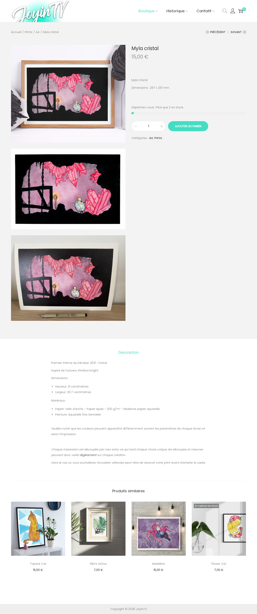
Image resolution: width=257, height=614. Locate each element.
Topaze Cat (38, 564)
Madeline (158, 564)
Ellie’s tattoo (98, 564)
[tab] (128, 352)
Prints (28, 32)
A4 (38, 32)
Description (128, 352)
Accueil (16, 32)
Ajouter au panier (188, 126)
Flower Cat (218, 564)
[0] (240, 11)
